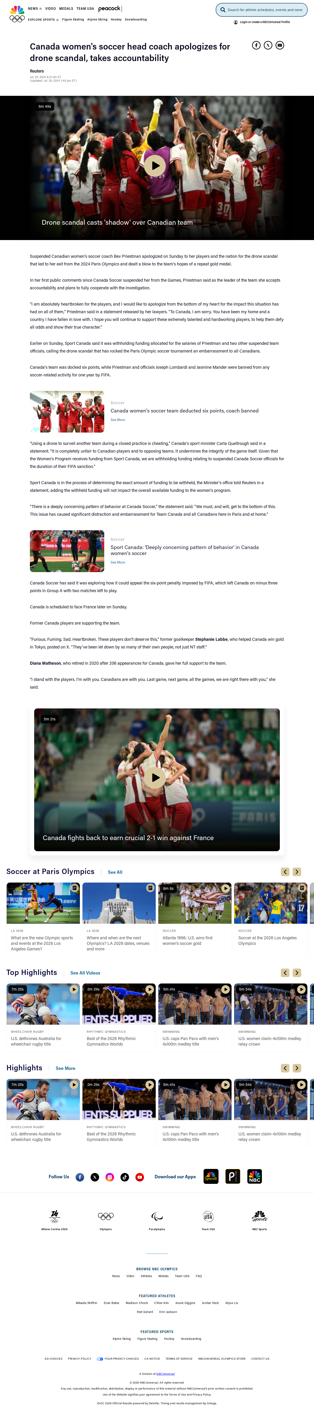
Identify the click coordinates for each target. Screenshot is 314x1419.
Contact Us (260, 1359)
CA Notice (152, 1359)
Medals (163, 1276)
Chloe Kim (161, 1303)
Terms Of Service (179, 1359)
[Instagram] (110, 1177)
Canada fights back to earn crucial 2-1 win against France (128, 838)
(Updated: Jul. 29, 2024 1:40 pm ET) (53, 81)
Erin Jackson (168, 1312)
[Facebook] (80, 1177)
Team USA (182, 1276)
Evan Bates (111, 1303)
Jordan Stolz (210, 1303)
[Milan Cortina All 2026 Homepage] (17, 14)
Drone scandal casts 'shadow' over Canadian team (117, 223)
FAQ (199, 1276)
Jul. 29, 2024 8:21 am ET (45, 77)
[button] (35, 10)
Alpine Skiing (122, 1339)
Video (130, 1276)
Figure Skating (147, 1339)
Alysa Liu (231, 1303)
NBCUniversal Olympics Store (222, 1359)
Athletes (146, 1276)
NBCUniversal (165, 1374)
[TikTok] (124, 1177)
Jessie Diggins (185, 1303)
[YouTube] (139, 1177)
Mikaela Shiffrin (86, 1303)
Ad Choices (53, 1359)
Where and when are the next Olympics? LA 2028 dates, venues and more (118, 943)
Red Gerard (145, 1312)
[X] (95, 1177)
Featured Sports (157, 1332)
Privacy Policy (79, 1359)
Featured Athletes (157, 1296)
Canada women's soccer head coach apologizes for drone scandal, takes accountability (130, 53)
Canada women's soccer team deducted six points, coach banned (185, 411)
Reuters (37, 71)
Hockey (169, 1339)
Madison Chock (137, 1303)
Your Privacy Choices (121, 1359)
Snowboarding (191, 1339)
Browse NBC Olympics (157, 1269)
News (116, 1276)
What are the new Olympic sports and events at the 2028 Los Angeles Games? (42, 943)
